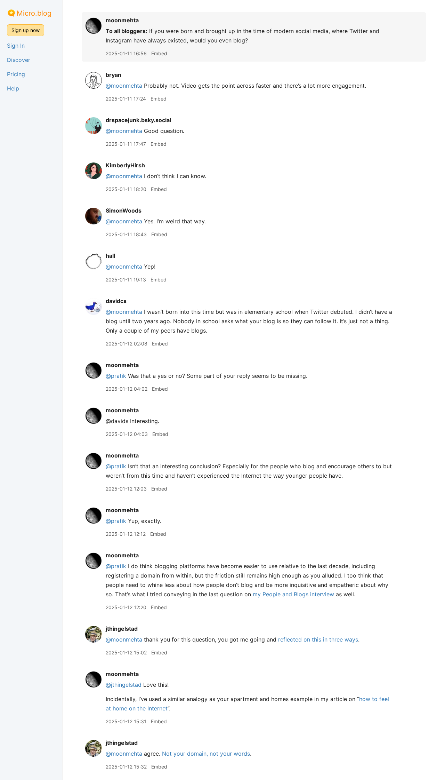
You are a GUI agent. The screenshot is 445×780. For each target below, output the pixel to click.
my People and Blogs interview (293, 594)
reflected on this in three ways (318, 639)
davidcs (116, 300)
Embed (159, 53)
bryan (113, 74)
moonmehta (122, 20)
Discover (18, 59)
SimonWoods (123, 210)
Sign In (16, 45)
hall (110, 255)
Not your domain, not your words (206, 753)
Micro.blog (34, 13)
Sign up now (25, 30)
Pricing (16, 74)
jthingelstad (122, 628)
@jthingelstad (123, 684)
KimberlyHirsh (125, 165)
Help (13, 88)
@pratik (116, 375)
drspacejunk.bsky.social (138, 120)
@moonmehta (124, 85)
